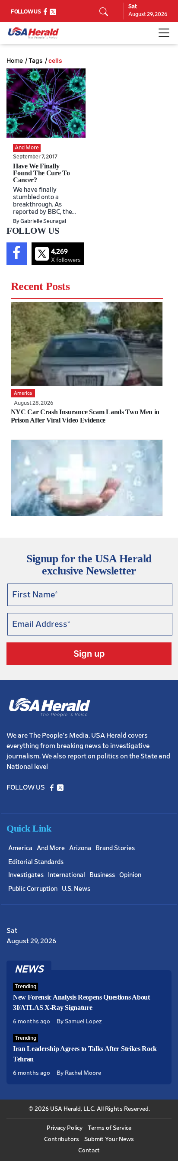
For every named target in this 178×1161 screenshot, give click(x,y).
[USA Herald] (33, 33)
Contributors (61, 1139)
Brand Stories (115, 848)
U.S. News (76, 889)
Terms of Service (109, 1128)
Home (14, 60)
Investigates (26, 875)
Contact (89, 1151)
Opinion (130, 875)
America (20, 848)
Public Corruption (32, 889)
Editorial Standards (36, 862)
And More (51, 848)
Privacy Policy (65, 1128)
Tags (36, 60)
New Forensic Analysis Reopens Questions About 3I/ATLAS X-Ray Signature (81, 1002)
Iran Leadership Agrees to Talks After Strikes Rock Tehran (85, 1054)
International (66, 875)
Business (102, 875)
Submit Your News (109, 1139)
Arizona (80, 848)
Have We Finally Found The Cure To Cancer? (41, 173)
